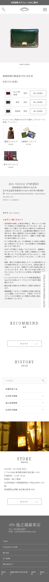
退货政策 (33, 573)
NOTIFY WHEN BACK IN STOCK (44, 291)
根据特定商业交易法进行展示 (18, 573)
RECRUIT (8, 564)
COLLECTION (10, 547)
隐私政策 (3, 573)
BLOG (6, 552)
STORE (7, 558)
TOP (5, 541)
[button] (19, 67)
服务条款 (42, 573)
